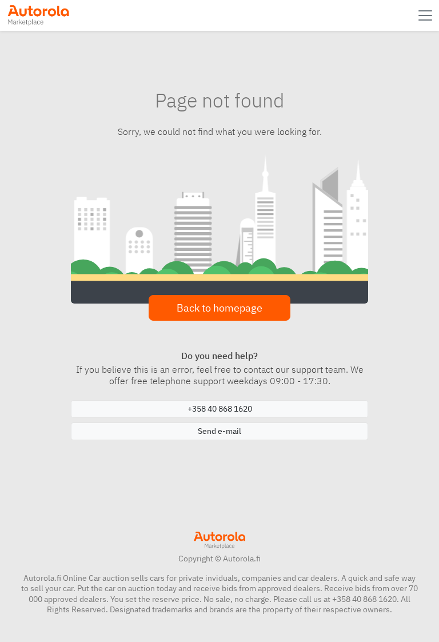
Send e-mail (219, 431)
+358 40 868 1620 (219, 409)
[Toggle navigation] (426, 15)
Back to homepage (219, 307)
